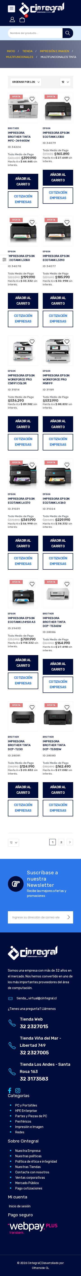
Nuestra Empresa (27, 1151)
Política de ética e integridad (36, 1161)
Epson (46, 128)
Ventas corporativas (30, 1178)
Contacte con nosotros (32, 1172)
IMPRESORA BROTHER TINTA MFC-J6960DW (19, 136)
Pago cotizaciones (28, 1188)
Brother (13, 128)
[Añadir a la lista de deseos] (32, 99)
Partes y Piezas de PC (31, 1116)
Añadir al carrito (23, 181)
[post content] (23, 108)
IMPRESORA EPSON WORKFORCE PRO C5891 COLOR (21, 379)
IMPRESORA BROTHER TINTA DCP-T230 (19, 745)
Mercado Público (27, 1183)
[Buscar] (68, 33)
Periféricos (23, 1121)
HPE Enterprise (26, 1111)
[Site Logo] (41, 8)
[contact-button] (68, 917)
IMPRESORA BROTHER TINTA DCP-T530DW (54, 745)
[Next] (70, 842)
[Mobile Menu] (11, 8)
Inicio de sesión (20, 1206)
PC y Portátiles (26, 1105)
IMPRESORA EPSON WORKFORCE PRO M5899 (56, 379)
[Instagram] (17, 1090)
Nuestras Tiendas (28, 1167)
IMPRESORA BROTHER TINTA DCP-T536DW (54, 622)
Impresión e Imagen (29, 1127)
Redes (19, 1132)
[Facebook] (9, 1090)
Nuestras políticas (28, 1156)
